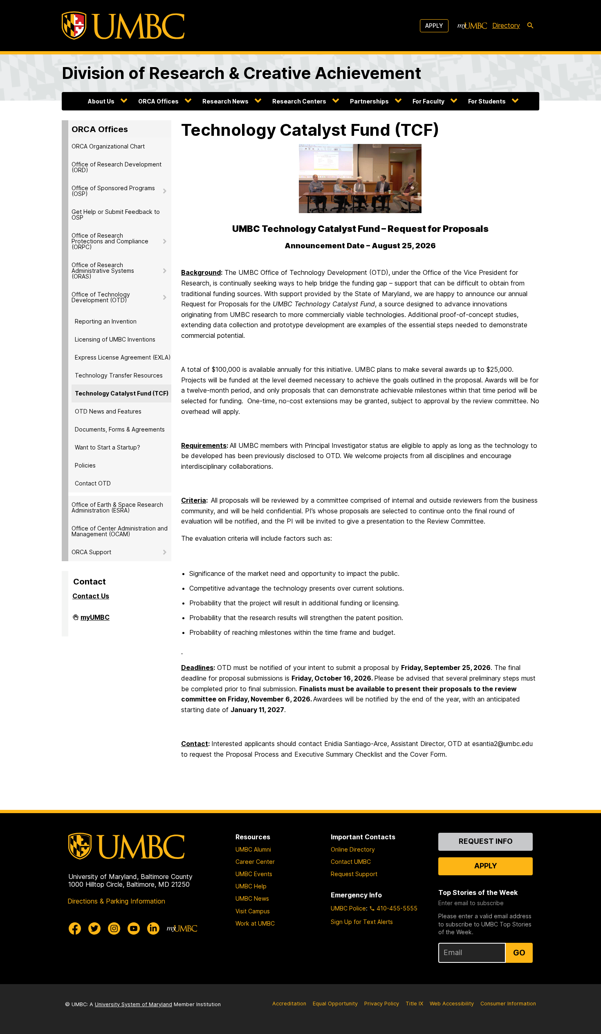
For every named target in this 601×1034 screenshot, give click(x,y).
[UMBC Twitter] (94, 928)
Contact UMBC (351, 861)
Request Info (486, 841)
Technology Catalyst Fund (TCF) (121, 393)
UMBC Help (251, 886)
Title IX (414, 1003)
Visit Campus (252, 911)
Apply (434, 25)
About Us (101, 101)
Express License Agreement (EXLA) (123, 357)
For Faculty (428, 101)
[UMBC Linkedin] (153, 928)
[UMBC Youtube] (134, 928)
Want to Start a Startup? (107, 447)
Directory (506, 25)
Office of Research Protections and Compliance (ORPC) (110, 241)
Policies (85, 465)
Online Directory (353, 849)
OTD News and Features (108, 411)
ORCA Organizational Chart (108, 146)
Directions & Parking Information (116, 901)
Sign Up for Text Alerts (362, 921)
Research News (225, 101)
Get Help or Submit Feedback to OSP (116, 214)
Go (519, 953)
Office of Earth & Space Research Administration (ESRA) (117, 507)
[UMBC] (123, 26)
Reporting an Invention (106, 321)
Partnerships (369, 101)
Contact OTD (93, 483)
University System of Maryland (133, 1004)
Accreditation (289, 1003)
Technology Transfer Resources (119, 375)
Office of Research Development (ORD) (116, 167)
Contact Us (90, 596)
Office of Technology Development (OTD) (101, 297)
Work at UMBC (255, 923)
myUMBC (95, 620)
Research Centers (299, 101)
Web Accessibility (452, 1003)
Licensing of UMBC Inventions (115, 339)
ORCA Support (91, 551)
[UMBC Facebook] (75, 928)
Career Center (255, 861)
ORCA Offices (158, 101)
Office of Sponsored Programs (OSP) (113, 190)
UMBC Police (348, 908)
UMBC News (252, 898)
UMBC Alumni (253, 849)
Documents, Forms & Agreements (120, 429)
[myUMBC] (472, 26)
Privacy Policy (381, 1003)
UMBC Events (253, 873)
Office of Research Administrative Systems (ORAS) (103, 270)
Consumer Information (508, 1003)
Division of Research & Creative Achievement (242, 73)
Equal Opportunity (335, 1003)
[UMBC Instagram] (114, 928)
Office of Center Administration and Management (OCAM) (120, 531)
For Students (487, 101)
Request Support (354, 873)
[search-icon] (530, 26)
